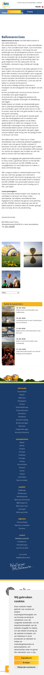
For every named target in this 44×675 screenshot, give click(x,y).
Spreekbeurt (22, 417)
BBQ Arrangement (22, 503)
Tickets (30, 12)
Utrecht (22, 471)
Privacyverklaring (22, 522)
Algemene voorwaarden (22, 525)
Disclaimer (22, 528)
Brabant (22, 442)
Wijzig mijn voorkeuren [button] (26, 667)
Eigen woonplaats (22, 480)
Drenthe (22, 445)
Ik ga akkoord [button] (26, 658)
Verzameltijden (22, 391)
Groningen (22, 458)
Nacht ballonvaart (22, 496)
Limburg (22, 461)
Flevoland (22, 452)
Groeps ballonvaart (22, 410)
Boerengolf (22, 509)
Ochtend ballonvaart (22, 407)
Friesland (22, 449)
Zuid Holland (22, 477)
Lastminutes (14, 12)
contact (39, 3)
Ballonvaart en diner (22, 506)
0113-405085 (10, 227)
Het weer (22, 404)
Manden (22, 395)
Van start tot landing (22, 420)
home (19, 3)
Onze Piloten (22, 413)
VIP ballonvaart (22, 493)
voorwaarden (30, 3)
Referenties (22, 426)
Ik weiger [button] (26, 662)
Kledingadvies (22, 401)
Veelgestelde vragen (22, 429)
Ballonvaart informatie (11, 21)
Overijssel (22, 467)
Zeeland (22, 474)
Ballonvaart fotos (9, 29)
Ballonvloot (22, 398)
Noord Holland (22, 464)
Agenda (15, 158)
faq (23, 3)
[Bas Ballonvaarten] (6, 8)
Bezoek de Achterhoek (22, 432)
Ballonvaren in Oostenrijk (22, 500)
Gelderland (22, 455)
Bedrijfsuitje (22, 490)
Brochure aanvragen (22, 423)
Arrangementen (30, 21)
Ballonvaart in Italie (22, 512)
